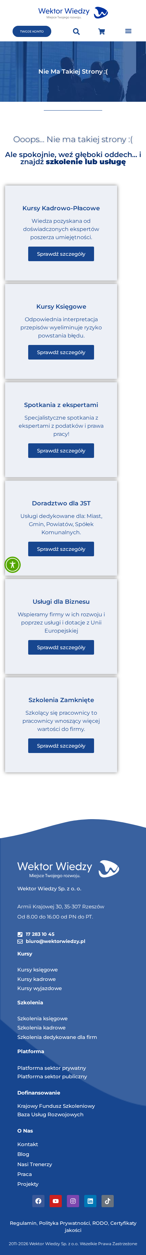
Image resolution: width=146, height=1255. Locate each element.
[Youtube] (56, 1201)
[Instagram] (73, 1201)
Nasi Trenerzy (34, 1164)
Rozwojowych (66, 1114)
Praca (24, 1174)
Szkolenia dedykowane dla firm (57, 1037)
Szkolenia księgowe (42, 1018)
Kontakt (27, 1144)
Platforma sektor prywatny (51, 1068)
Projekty (27, 1184)
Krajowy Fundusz (40, 1106)
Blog (23, 1154)
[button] (128, 31)
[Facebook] (38, 1201)
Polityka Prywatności (64, 1223)
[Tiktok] (108, 1201)
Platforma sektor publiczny (52, 1076)
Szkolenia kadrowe (41, 1027)
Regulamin (23, 1223)
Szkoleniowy (79, 1106)
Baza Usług (32, 1114)
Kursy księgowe (37, 969)
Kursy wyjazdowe (39, 988)
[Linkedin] (90, 1201)
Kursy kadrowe (36, 979)
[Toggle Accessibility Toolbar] (12, 564)
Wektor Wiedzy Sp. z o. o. (50, 888)
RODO (100, 1223)
